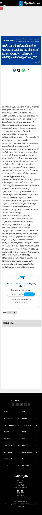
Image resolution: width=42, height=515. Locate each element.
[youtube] (25, 404)
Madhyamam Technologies (21, 504)
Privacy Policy (20, 485)
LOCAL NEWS (12, 312)
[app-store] (23, 493)
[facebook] (14, 70)
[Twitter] (18, 70)
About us (20, 480)
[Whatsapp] (23, 70)
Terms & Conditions (21, 302)
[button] (3, 3)
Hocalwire (21, 506)
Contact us (20, 483)
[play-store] (19, 493)
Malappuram (8, 40)
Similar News (8, 323)
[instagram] (21, 404)
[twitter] (17, 404)
